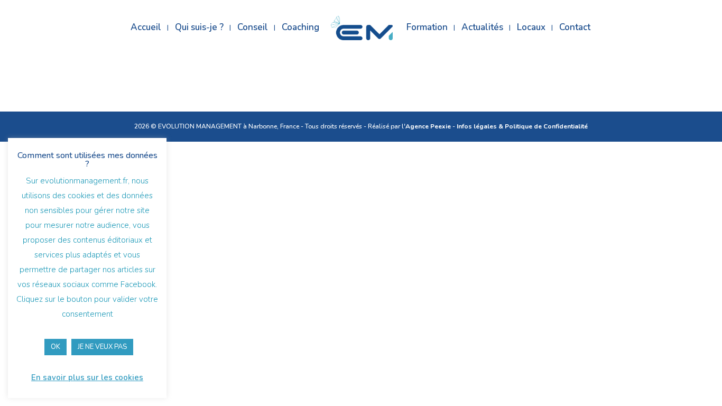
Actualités (482, 28)
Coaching (300, 28)
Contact (574, 28)
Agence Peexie (428, 126)
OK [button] (55, 347)
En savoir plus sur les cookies (87, 377)
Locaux (531, 28)
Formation (427, 28)
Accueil (146, 28)
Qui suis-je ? (199, 28)
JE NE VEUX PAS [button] (102, 347)
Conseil (252, 28)
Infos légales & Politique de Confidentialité (522, 126)
